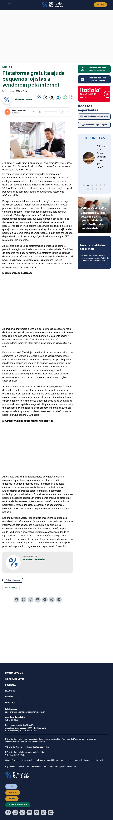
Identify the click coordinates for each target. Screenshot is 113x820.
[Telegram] (45, 600)
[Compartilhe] (70, 97)
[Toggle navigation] (9, 5)
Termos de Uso (23, 767)
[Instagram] (23, 600)
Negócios (10, 691)
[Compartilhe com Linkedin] (58, 97)
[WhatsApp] (52, 600)
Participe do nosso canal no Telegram (97, 79)
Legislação (11, 703)
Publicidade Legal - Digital (95, 125)
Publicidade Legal (18, 804)
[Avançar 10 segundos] (40, 112)
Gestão (9, 697)
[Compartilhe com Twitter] (45, 97)
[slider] (50, 111)
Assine (100, 5)
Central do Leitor (14, 679)
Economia (7, 66)
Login (11, 786)
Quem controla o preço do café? (101, 160)
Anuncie (13, 792)
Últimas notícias (14, 673)
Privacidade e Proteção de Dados (45, 767)
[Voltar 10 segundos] (33, 112)
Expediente (10, 767)
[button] (84, 186)
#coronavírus (11, 588)
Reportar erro (14, 580)
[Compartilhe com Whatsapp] (64, 97)
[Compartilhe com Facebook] (39, 97)
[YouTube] (38, 600)
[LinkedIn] (59, 600)
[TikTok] (31, 600)
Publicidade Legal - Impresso (95, 116)
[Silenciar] (68, 112)
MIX (75, 767)
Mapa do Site (66, 767)
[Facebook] (16, 600)
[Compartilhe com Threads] (51, 97)
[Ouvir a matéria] (7, 112)
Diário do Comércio (34, 559)
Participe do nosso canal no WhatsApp (97, 69)
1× (62, 112)
